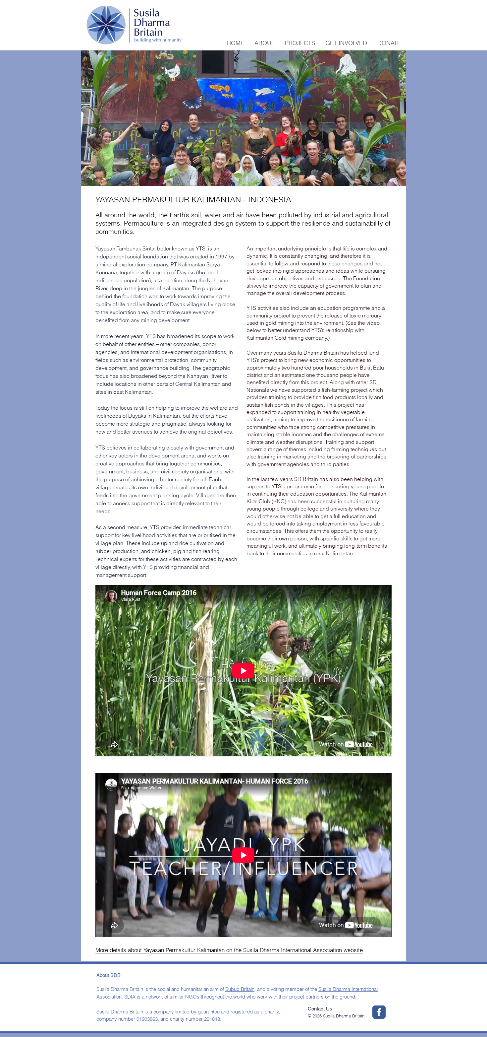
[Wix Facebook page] (379, 1012)
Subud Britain (239, 989)
